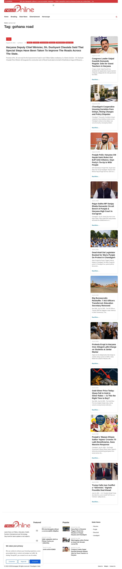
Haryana (52, 42)
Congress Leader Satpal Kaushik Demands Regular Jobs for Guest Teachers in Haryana (79, 552)
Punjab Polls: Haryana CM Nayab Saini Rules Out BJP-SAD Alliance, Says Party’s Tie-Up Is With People (104, 160)
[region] (23, 554)
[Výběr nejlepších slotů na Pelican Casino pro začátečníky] (37, 540)
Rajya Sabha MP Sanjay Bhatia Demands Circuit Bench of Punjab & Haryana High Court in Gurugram (103, 209)
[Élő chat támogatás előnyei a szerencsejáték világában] (37, 530)
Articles (30, 42)
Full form (36, 42)
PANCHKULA (60, 42)
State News (69, 42)
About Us (100, 566)
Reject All (23, 561)
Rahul (21, 42)
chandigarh (96, 535)
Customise (12, 561)
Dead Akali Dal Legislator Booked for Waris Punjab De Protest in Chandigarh (103, 255)
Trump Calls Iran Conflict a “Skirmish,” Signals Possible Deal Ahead (103, 487)
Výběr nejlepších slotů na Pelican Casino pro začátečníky (68, 1)
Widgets (106, 566)
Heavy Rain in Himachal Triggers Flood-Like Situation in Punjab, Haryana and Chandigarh (79, 531)
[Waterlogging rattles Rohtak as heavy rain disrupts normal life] (66, 540)
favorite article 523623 (48, 549)
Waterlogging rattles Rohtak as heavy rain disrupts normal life (80, 542)
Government (44, 42)
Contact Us (112, 566)
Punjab (95, 529)
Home (6, 23)
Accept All (35, 561)
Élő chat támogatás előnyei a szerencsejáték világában (32, 1)
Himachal (96, 532)
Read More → (95, 79)
